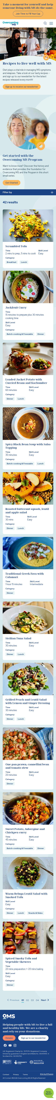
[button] (22, 1000)
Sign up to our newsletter (33, 1038)
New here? (49, 1093)
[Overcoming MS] (10, 23)
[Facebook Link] (5, 1045)
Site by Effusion (46, 1074)
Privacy (16, 1074)
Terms (25, 1074)
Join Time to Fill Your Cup (28, 13)
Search (45, 23)
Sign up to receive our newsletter (21, 86)
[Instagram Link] (14, 1045)
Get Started (11, 182)
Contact (6, 1074)
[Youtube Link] (10, 1045)
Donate (9, 1038)
